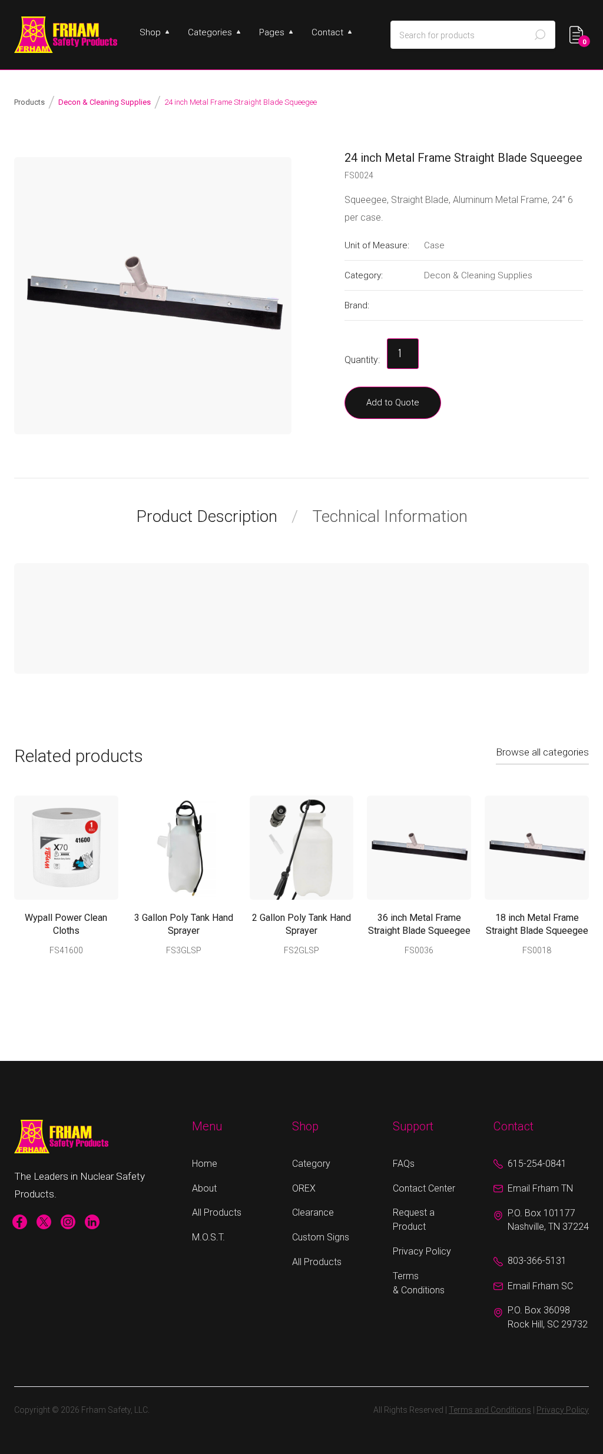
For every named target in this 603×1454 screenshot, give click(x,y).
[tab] (217, 516)
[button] (154, 32)
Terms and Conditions (490, 1410)
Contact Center (424, 1188)
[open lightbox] (152, 295)
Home (204, 1163)
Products (29, 102)
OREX (304, 1188)
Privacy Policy (422, 1251)
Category (311, 1163)
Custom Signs (320, 1237)
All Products (216, 1212)
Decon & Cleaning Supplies (104, 102)
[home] (65, 34)
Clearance (313, 1212)
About (204, 1188)
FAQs (404, 1163)
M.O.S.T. (208, 1237)
